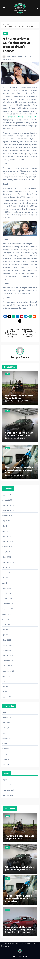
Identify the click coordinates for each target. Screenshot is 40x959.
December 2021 (7, 655)
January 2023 (7, 598)
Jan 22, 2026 (24, 475)
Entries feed (6, 785)
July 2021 (5, 681)
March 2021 (6, 692)
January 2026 (7, 500)
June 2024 (6, 552)
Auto (5, 33)
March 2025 (6, 536)
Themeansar (5, 946)
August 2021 (6, 676)
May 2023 (5, 578)
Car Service (6, 749)
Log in (4, 780)
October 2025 (7, 516)
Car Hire (5, 743)
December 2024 (8, 541)
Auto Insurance (7, 718)
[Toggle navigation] (3, 8)
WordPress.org (7, 795)
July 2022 (5, 619)
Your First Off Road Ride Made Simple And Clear (19, 396)
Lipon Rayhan (12, 56)
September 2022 (8, 609)
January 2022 (7, 650)
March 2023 (6, 588)
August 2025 (6, 521)
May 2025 (5, 526)
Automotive (6, 728)
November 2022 (8, 604)
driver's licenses (9, 59)
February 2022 (7, 645)
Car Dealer (6, 738)
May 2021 (5, 687)
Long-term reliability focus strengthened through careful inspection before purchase (19, 929)
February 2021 (7, 697)
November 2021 (7, 661)
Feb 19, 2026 (24, 401)
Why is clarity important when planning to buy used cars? (19, 434)
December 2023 (8, 562)
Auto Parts (6, 723)
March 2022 (6, 640)
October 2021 (7, 666)
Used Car (5, 764)
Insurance (5, 759)
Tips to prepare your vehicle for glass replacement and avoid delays (19, 470)
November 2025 (8, 510)
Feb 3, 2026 (23, 438)
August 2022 (6, 614)
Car (3, 733)
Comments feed (8, 790)
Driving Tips (6, 754)
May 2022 (5, 630)
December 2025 (8, 505)
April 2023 (5, 583)
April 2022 (5, 635)
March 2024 (6, 557)
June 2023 (6, 573)
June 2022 (6, 624)
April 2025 (5, 531)
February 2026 (7, 495)
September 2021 (8, 671)
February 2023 (7, 593)
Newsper (30, 943)
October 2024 (7, 547)
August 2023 (6, 567)
